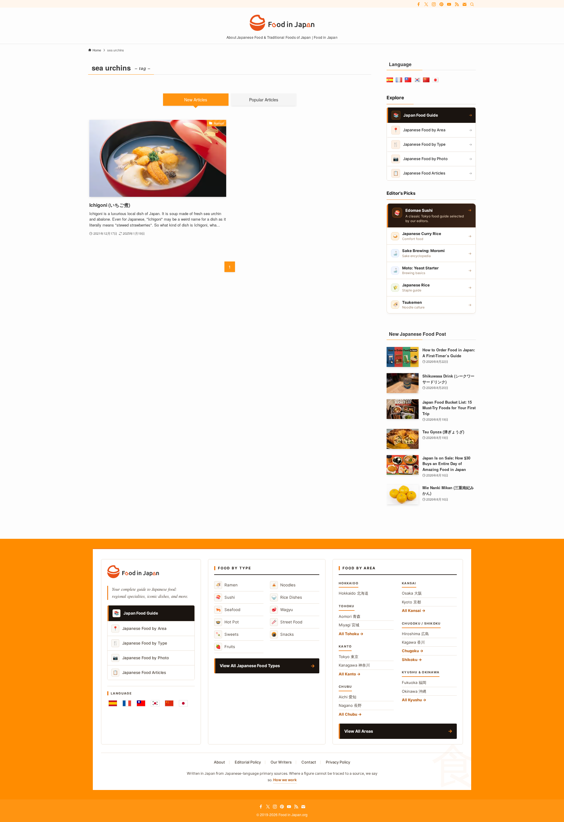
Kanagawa (354, 665)
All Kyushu (412, 699)
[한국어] (155, 703)
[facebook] (418, 4)
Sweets (227, 634)
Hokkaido (353, 593)
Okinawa (414, 691)
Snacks (282, 634)
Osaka (412, 593)
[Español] (112, 703)
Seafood (228, 609)
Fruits (225, 646)
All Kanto (347, 674)
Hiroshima (415, 633)
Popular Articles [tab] (263, 100)
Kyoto (411, 602)
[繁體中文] (141, 703)
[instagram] (434, 4)
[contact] (464, 4)
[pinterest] (441, 4)
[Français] (126, 703)
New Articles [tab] (195, 100)
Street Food (286, 621)
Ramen (227, 584)
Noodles (283, 584)
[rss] (457, 4)
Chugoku (410, 650)
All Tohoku (349, 633)
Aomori (349, 616)
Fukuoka (414, 682)
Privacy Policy (338, 762)
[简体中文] (169, 703)
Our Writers (281, 762)
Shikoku (409, 659)
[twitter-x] (426, 4)
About (219, 762)
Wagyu (282, 609)
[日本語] (183, 703)
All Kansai (411, 610)
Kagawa (413, 642)
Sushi (225, 597)
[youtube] (449, 4)
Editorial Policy (248, 762)
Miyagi (349, 625)
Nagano (350, 705)
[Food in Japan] (282, 23)
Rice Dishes (286, 597)
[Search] (472, 4)
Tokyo (348, 656)
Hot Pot (227, 621)
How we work (285, 780)
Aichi (347, 696)
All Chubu (348, 714)
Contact (308, 762)
